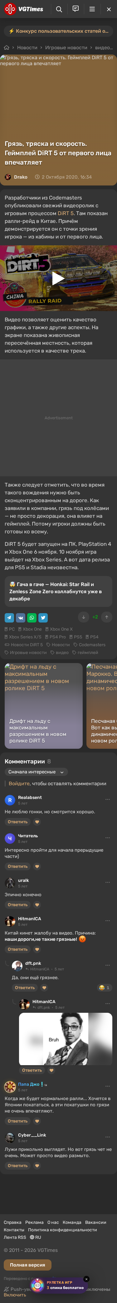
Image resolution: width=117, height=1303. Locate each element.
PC (12, 629)
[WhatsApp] (32, 618)
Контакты (14, 1230)
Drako (20, 177)
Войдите (19, 783)
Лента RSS (15, 1237)
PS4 (94, 637)
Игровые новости (66, 47)
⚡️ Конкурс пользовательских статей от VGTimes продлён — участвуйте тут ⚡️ (60, 31)
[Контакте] (20, 618)
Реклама (34, 1222)
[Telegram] (9, 618)
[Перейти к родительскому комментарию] (7, 963)
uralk (23, 880)
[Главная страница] (23, 9)
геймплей (88, 653)
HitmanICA (29, 918)
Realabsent (30, 797)
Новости (27, 47)
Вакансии (95, 1222)
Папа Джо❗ (31, 1084)
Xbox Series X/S (25, 637)
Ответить (17, 822)
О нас (53, 1222)
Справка (13, 1222)
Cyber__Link (32, 1135)
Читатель (28, 836)
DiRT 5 (66, 213)
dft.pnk (33, 963)
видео (102, 47)
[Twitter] (43, 618)
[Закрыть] (108, 9)
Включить (15, 1295)
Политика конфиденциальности (62, 1230)
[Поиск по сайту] (59, 9)
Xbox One (32, 629)
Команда (72, 1222)
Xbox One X (61, 629)
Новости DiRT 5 (27, 645)
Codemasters (92, 645)
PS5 (78, 637)
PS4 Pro (58, 637)
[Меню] (92, 9)
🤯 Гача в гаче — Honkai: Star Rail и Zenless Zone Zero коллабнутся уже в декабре (55, 591)
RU (37, 1237)
